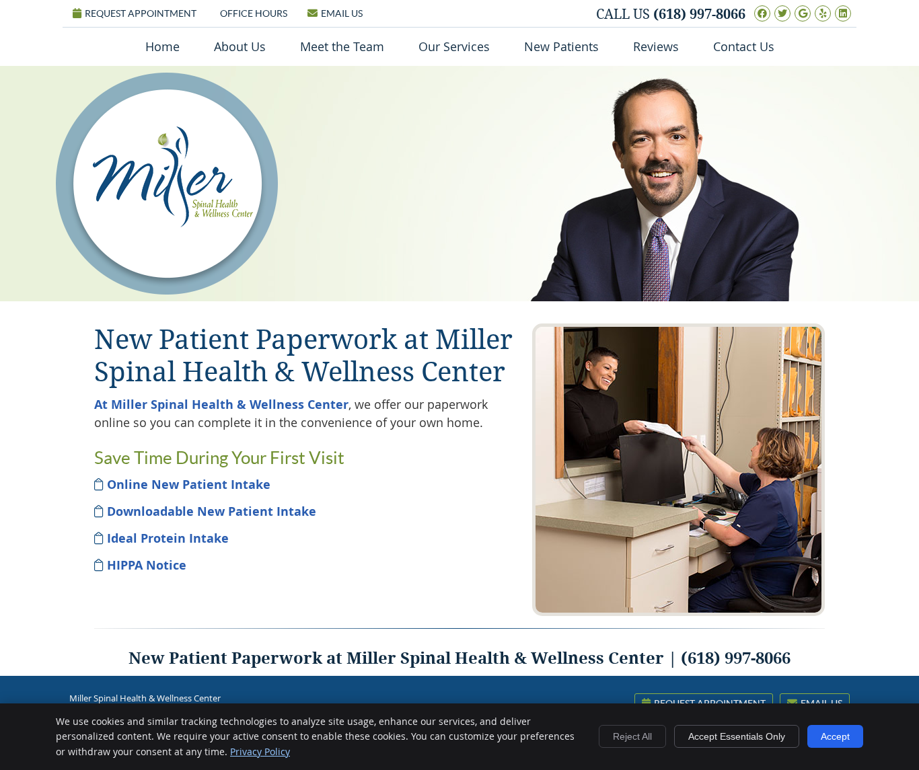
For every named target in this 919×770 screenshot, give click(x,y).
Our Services (454, 46)
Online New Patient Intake (188, 484)
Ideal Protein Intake (168, 538)
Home (162, 46)
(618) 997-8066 (699, 14)
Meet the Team (342, 46)
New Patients (561, 46)
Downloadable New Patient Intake (211, 511)
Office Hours (253, 13)
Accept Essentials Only (736, 736)
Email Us (342, 13)
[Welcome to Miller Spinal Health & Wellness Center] (173, 223)
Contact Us (743, 46)
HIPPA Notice (146, 565)
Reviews (656, 46)
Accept (835, 736)
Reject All (632, 736)
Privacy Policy (260, 751)
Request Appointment (140, 13)
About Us (240, 46)
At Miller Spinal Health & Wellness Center (221, 404)
